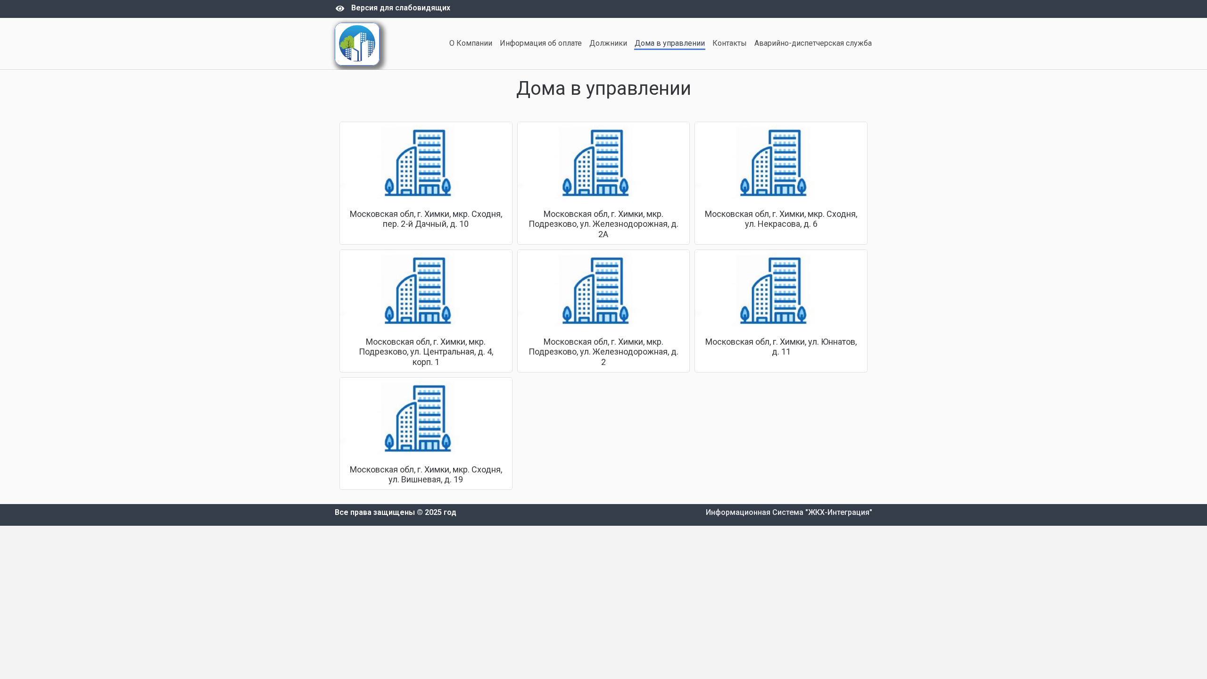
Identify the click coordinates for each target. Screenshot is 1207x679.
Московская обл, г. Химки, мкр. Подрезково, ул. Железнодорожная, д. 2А (603, 224)
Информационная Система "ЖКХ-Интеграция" (789, 512)
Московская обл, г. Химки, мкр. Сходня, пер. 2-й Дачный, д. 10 (426, 219)
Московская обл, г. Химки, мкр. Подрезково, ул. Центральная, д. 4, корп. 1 (426, 352)
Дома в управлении (670, 43)
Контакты (729, 43)
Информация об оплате (541, 43)
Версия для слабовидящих (400, 7)
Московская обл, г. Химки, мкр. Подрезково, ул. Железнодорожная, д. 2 (603, 352)
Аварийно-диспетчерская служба (813, 43)
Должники (608, 43)
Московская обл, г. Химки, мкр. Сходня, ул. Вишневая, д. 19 (426, 474)
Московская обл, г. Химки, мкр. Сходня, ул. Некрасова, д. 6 (781, 219)
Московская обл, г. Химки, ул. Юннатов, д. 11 (781, 347)
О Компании (470, 43)
